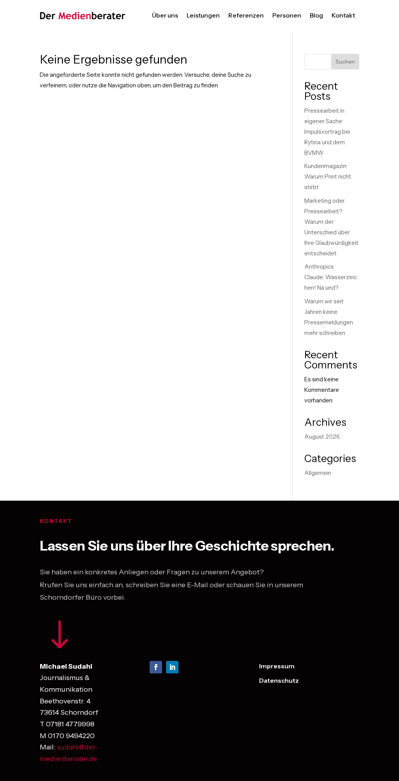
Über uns (165, 15)
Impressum (277, 666)
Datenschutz (279, 680)
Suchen (345, 61)
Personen (286, 15)
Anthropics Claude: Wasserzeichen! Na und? (330, 277)
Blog (316, 15)
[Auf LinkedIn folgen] (172, 667)
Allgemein (317, 472)
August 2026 (322, 436)
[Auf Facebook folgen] (156, 667)
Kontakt (343, 15)
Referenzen (246, 15)
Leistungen (203, 15)
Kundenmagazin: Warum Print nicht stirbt (327, 176)
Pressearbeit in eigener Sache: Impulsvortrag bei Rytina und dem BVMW (327, 131)
